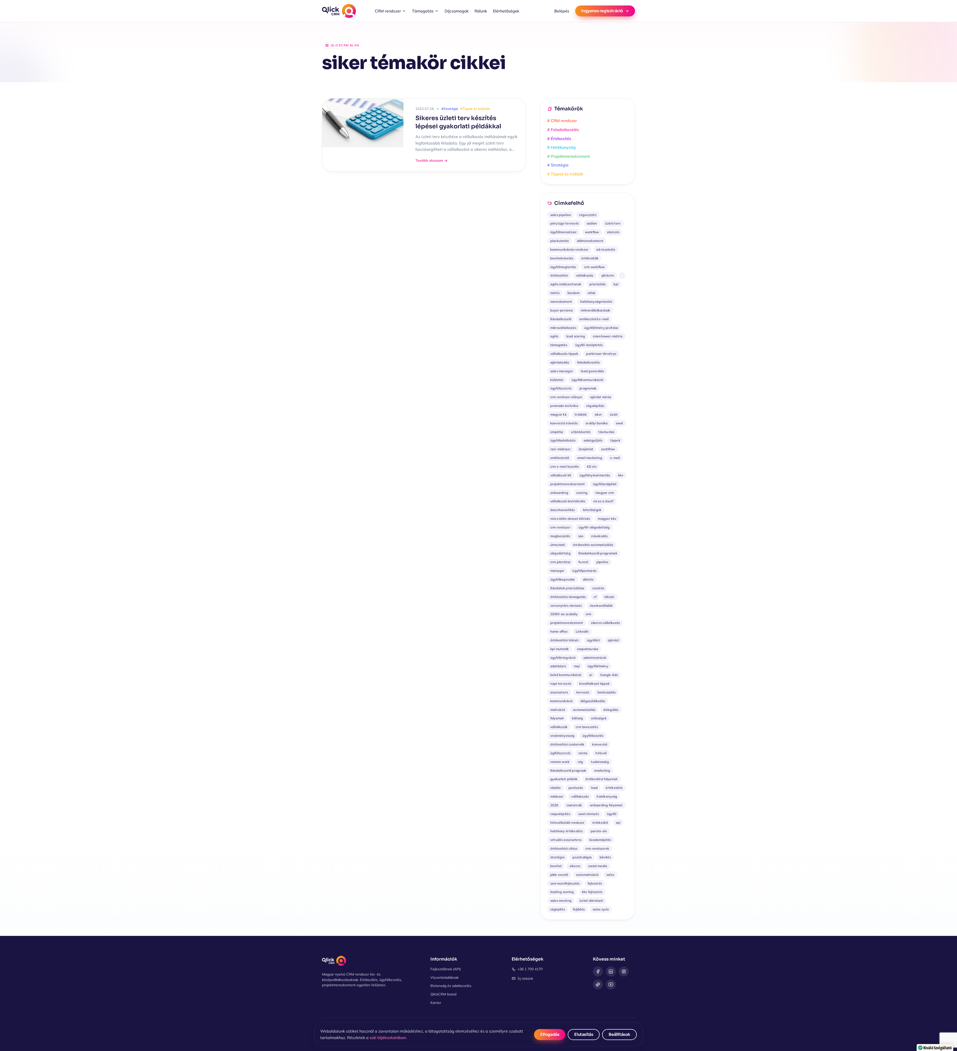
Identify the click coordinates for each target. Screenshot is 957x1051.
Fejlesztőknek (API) (445, 969)
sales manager (561, 371)
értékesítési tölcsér (564, 640)
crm (588, 614)
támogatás (558, 345)
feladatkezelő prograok (568, 770)
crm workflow (594, 267)
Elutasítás (583, 1034)
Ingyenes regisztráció (602, 10)
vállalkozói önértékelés (567, 501)
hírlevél (601, 753)
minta (582, 753)
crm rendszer (560, 527)
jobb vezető (559, 875)
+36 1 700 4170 (530, 969)
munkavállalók (601, 605)
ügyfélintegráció (562, 658)
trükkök (581, 414)
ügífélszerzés (560, 753)
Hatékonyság (561, 147)
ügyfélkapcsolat (562, 579)
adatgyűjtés (593, 440)
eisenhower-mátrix (607, 336)
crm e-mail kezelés (564, 466)
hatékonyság (607, 796)
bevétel (556, 866)
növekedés (599, 536)
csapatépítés (560, 814)
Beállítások (619, 1034)
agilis (554, 336)
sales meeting (560, 900)
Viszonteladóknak (444, 977)
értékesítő (600, 823)
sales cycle (601, 909)
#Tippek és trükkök (475, 109)
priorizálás (597, 284)
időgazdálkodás (592, 701)
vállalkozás (584, 275)
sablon (592, 223)
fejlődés (579, 909)
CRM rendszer (388, 10)
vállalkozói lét (560, 475)
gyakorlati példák (563, 779)
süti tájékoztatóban (388, 1037)
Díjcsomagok (457, 10)
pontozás (575, 788)
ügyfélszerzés (560, 388)
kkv (621, 475)
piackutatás (559, 241)
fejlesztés (595, 883)
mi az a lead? (603, 501)
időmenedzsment (590, 241)
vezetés (598, 588)
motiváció (557, 710)
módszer (556, 796)
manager (557, 571)
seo (580, 536)
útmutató (557, 545)
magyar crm (604, 493)
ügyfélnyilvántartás (594, 475)
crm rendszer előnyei (566, 397)
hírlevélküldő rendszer (567, 823)
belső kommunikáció (565, 675)
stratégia (557, 857)
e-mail (615, 458)
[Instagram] (624, 971)
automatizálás (584, 710)
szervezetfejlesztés (565, 883)
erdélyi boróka (597, 423)
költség (577, 718)
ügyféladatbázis (563, 440)
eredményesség (562, 736)
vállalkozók (559, 727)
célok (591, 293)
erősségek (599, 718)
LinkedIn (582, 631)
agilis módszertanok (565, 284)
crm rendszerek (597, 848)
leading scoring (562, 892)
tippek (615, 440)
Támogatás (423, 10)
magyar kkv (607, 519)
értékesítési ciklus (563, 848)
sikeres (574, 866)
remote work (560, 762)
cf (595, 597)
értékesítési (559, 275)
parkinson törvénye (601, 354)
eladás (555, 788)
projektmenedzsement (567, 484)
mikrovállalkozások (595, 310)
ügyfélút (593, 640)
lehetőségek (592, 510)
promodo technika (564, 406)
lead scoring (575, 336)
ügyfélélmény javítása (601, 328)
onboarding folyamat (606, 805)
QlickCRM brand (443, 994)
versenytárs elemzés (566, 605)
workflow (592, 232)
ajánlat (613, 640)
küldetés (556, 380)
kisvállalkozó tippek (594, 683)
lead (594, 788)
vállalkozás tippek (564, 354)
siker (598, 414)
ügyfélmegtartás (563, 267)
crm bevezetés (587, 727)
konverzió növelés (564, 423)
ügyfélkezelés (592, 736)
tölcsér (609, 597)
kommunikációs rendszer (569, 249)
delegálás (610, 710)
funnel (583, 562)
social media (597, 866)
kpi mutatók (559, 649)
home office (559, 631)
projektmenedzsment (566, 623)
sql (618, 823)
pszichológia (582, 857)
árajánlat (586, 449)
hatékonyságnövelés (596, 301)
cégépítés (557, 909)
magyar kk (558, 414)
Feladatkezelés (563, 129)
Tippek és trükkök (565, 173)
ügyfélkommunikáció (587, 380)
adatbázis (558, 666)
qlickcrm (607, 275)
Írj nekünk (525, 978)
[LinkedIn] (611, 971)
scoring (581, 493)
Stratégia (557, 164)
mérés (554, 293)
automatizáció (587, 875)
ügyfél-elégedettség (594, 527)
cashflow (608, 449)
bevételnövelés (561, 258)
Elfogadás (549, 1034)
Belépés (561, 10)
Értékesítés (559, 138)
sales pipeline (560, 215)
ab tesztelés (605, 249)
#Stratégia (449, 109)
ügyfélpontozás (584, 571)
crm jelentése (560, 562)
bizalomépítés (600, 840)
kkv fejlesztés (592, 892)
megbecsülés (560, 536)
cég (580, 762)
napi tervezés (560, 683)
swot (619, 423)
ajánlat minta (600, 397)
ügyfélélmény (598, 666)
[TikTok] (598, 984)
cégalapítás (595, 406)
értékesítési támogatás (568, 597)
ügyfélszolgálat (605, 484)
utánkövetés (580, 432)
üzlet (614, 414)
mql (577, 666)
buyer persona (561, 310)
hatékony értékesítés (566, 831)
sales (610, 875)
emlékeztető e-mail (594, 319)
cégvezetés (587, 215)
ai (590, 675)
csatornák (574, 805)
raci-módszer (560, 449)
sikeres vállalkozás (605, 623)
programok (587, 388)
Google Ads (609, 675)
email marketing (589, 458)
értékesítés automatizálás (593, 545)
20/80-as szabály (564, 614)
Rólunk (481, 10)
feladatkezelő (560, 319)
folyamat (557, 718)
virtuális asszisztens (565, 840)
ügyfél (612, 814)
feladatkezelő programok (597, 553)
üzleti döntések (591, 900)
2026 (554, 805)
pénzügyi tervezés (564, 223)
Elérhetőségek (506, 10)
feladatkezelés (588, 362)
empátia (556, 432)
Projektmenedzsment (568, 156)
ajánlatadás (559, 362)
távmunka (606, 432)
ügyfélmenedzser (563, 232)
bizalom (573, 293)
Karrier (435, 1002)
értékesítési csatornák (567, 744)
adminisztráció (594, 658)
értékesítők (589, 258)
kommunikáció (561, 701)
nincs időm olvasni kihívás (570, 519)
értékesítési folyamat (601, 779)
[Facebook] (598, 971)
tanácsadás (606, 692)
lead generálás (592, 371)
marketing (602, 770)
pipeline (602, 562)
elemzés (613, 232)
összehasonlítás (562, 510)
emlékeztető (559, 458)
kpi (616, 284)
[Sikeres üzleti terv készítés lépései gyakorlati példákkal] (362, 122)
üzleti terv (613, 223)
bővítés (605, 857)
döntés (588, 579)
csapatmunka (587, 649)
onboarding (559, 493)
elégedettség (560, 553)
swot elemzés (588, 814)
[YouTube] (611, 984)
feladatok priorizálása (567, 588)
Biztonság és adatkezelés (450, 985)
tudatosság (600, 762)
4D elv (592, 466)
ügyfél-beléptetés (589, 345)
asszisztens (559, 692)
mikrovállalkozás (563, 328)
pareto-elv (599, 831)
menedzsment (561, 301)
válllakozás (580, 796)
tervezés (582, 692)
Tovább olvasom (429, 160)
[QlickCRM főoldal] (339, 11)
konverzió (599, 744)
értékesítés (614, 788)
